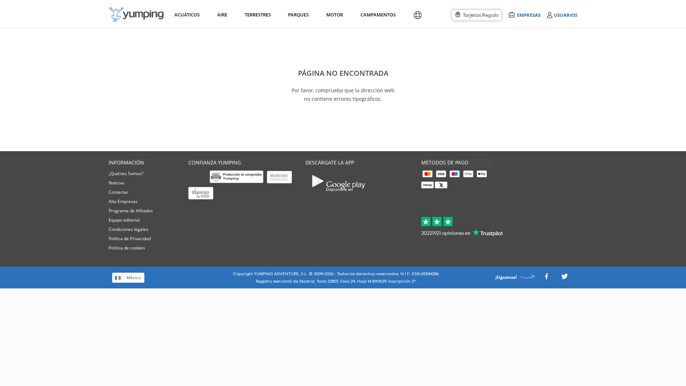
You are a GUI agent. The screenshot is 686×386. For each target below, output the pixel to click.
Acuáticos (186, 14)
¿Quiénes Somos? (126, 173)
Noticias (117, 183)
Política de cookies (127, 248)
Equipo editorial (124, 220)
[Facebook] (546, 278)
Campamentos (377, 14)
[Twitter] (564, 278)
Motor (334, 14)
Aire (222, 14)
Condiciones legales (128, 229)
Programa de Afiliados (131, 211)
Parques (298, 14)
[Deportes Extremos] (136, 14)
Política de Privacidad (130, 239)
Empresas (528, 15)
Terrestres (257, 14)
